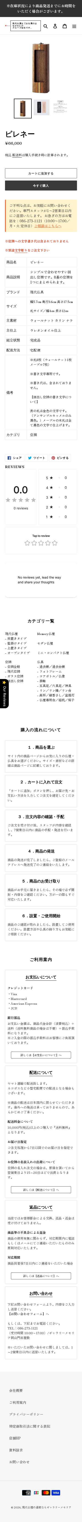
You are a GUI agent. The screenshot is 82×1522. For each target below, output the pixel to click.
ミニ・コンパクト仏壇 (53, 652)
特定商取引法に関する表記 (29, 1426)
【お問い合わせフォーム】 (27, 1314)
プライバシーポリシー (26, 1414)
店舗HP (15, 1438)
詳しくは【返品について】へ (41, 1276)
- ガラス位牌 (14, 676)
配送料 (17, 155)
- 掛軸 (41, 681)
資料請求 (16, 1450)
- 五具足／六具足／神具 (54, 685)
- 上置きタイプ (15, 648)
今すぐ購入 (41, 185)
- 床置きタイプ (15, 638)
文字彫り (21, 250)
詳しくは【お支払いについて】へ (41, 1055)
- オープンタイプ (17, 652)
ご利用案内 (17, 1402)
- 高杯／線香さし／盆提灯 (55, 695)
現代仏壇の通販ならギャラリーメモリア (46, 1507)
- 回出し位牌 (14, 681)
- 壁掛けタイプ (15, 643)
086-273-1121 (28, 1328)
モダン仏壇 (45, 643)
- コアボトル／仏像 (51, 676)
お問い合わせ (19, 1461)
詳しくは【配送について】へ (41, 1190)
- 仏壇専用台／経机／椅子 (55, 700)
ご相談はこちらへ (48, 225)
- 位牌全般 (12, 666)
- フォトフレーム (49, 671)
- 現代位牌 (12, 671)
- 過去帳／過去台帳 (51, 666)
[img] (20, 500)
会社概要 (16, 1390)
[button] (57, 477)
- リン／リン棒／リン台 (54, 690)
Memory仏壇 (46, 633)
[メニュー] (74, 26)
